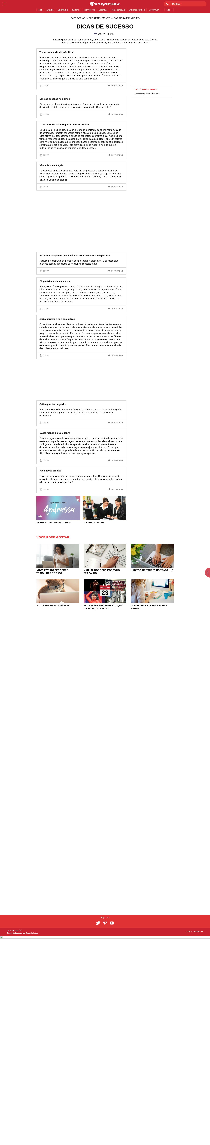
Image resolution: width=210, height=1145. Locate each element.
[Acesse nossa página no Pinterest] (105, 923)
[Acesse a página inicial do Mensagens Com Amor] (105, 4)
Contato (190, 932)
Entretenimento (99, 18)
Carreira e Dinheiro (127, 18)
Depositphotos (32, 933)
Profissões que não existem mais (146, 94)
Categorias (77, 18)
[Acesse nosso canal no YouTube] (111, 923)
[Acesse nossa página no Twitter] (98, 923)
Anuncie (199, 932)
